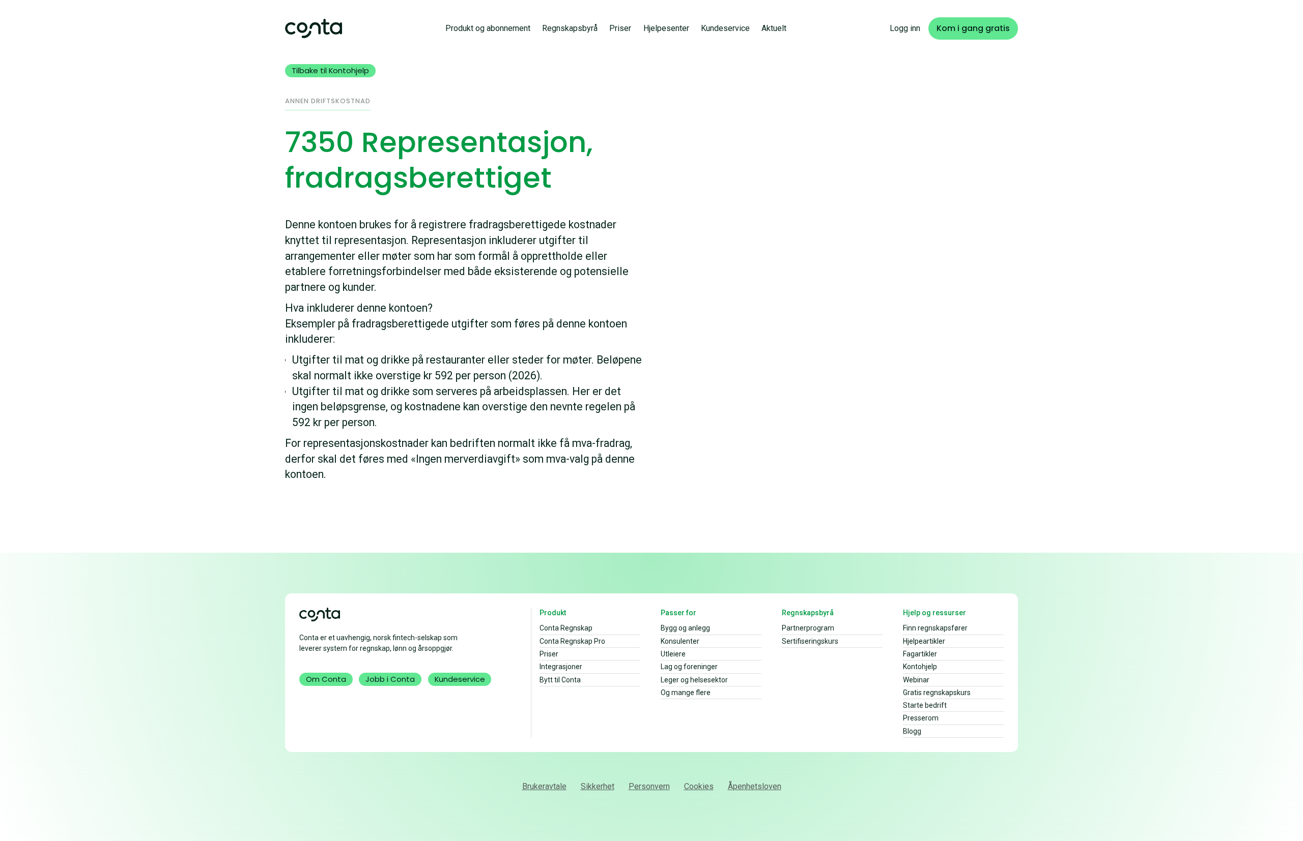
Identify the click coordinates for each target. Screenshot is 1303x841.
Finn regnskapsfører (935, 628)
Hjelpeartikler (924, 641)
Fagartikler (920, 654)
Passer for (678, 613)
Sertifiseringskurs (810, 641)
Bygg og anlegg (685, 628)
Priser (620, 28)
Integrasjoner (561, 667)
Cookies (699, 786)
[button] (487, 28)
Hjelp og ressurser (934, 613)
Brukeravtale (544, 786)
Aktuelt (773, 28)
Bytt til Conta (560, 680)
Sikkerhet (597, 786)
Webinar (916, 680)
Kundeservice (725, 28)
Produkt (553, 613)
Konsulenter (680, 641)
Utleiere (673, 654)
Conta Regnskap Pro (572, 641)
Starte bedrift (925, 705)
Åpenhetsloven (754, 786)
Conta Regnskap (566, 628)
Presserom (921, 718)
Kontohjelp (920, 667)
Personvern (649, 786)
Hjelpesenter (666, 28)
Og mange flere (686, 692)
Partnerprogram (808, 628)
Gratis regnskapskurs (937, 692)
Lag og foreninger (689, 667)
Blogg (912, 731)
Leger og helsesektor (694, 680)
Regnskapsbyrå (570, 28)
